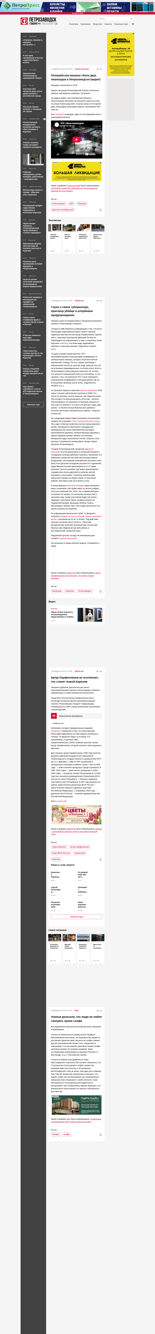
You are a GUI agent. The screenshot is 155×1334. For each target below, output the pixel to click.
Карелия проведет (75, 485)
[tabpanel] (54, 238)
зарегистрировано (89, 390)
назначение (79, 853)
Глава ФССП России (61, 853)
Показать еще (33, 404)
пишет (64, 1055)
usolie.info (62, 801)
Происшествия (121, 24)
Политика (73, 24)
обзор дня (56, 591)
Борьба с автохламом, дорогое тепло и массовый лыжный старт (76, 831)
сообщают (59, 114)
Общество (97, 24)
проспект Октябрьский (62, 210)
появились (56, 731)
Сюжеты (108, 24)
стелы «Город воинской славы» (85, 421)
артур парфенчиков (79, 847)
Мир (77, 1010)
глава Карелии (59, 847)
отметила (63, 343)
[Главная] (24, 24)
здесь (53, 349)
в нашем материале (68, 538)
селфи (67, 1134)
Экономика (85, 24)
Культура (54, 609)
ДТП (71, 203)
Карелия (70, 591)
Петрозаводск (58, 203)
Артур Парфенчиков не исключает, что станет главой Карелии (76, 575)
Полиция (82, 203)
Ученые (55, 1134)
